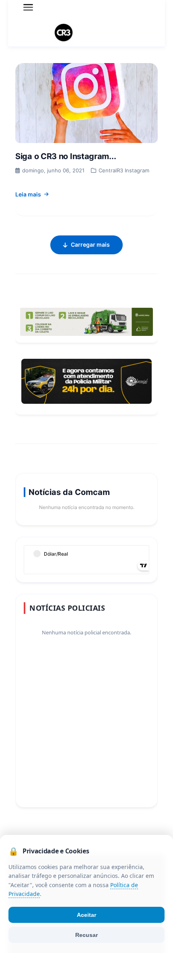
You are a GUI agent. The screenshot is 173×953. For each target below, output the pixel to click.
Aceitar (86, 915)
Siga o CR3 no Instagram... (65, 156)
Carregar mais (90, 244)
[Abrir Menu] (28, 7)
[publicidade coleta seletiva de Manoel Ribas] (86, 322)
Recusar (86, 935)
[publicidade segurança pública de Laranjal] (86, 381)
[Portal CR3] (86, 33)
